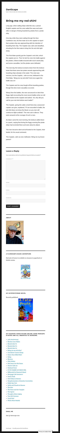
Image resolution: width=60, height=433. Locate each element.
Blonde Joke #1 (12, 344)
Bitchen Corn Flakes (14, 341)
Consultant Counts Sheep (15, 352)
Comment (9, 159)
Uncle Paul (11, 398)
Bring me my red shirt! (15, 350)
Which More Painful (14, 400)
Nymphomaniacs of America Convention (20, 381)
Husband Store (12, 368)
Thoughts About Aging (15, 394)
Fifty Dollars (11, 361)
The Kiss (10, 387)
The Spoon (11, 392)
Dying (9, 357)
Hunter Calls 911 (13, 365)
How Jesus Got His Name (15, 363)
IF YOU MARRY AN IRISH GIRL (17, 370)
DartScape (12, 9)
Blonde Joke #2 (12, 346)
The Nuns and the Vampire (16, 389)
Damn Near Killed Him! (15, 355)
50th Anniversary (13, 339)
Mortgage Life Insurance (15, 374)
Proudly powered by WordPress (20, 428)
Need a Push (11, 376)
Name (8, 182)
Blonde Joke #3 (12, 348)
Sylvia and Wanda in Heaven (16, 385)
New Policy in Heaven (14, 379)
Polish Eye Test (12, 383)
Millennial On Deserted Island (17, 372)
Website (8, 197)
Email (8, 190)
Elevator (10, 359)
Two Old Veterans (13, 396)
